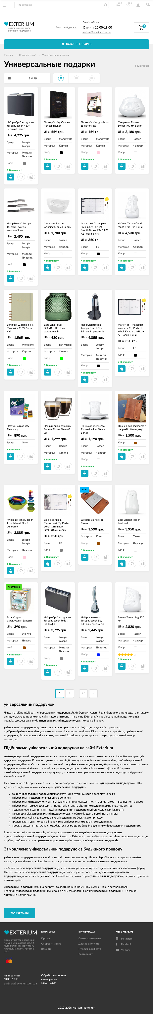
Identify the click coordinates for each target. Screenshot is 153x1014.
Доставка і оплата (88, 944)
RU (147, 5)
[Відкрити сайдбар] (5, 5)
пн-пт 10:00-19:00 (98, 27)
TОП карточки (20, 913)
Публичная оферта (89, 949)
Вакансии (46, 949)
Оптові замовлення (89, 938)
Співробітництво (51, 944)
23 (83, 693)
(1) (135, 655)
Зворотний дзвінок (66, 27)
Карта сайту (85, 954)
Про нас (45, 938)
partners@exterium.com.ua (96, 32)
